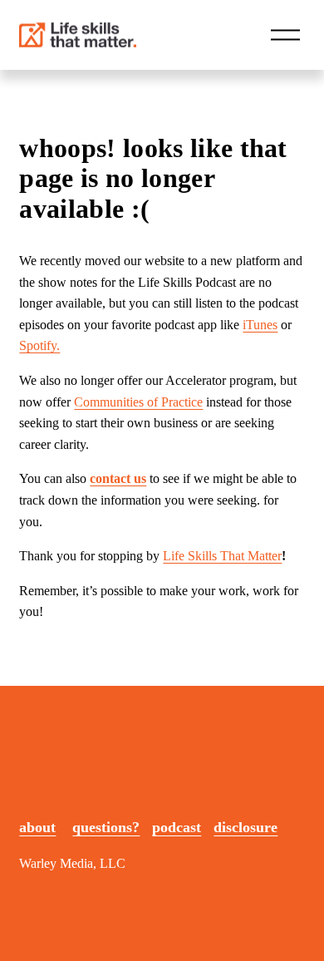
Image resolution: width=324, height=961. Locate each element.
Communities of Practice (138, 402)
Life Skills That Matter (222, 556)
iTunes (260, 325)
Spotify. (39, 345)
